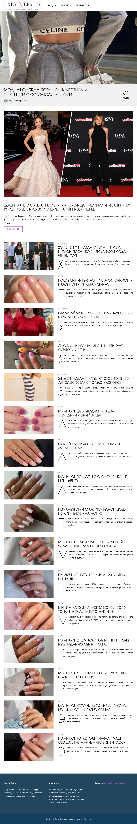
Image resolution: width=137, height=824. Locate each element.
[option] (68, 58)
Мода (52, 5)
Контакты (87, 819)
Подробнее (13, 229)
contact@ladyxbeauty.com (115, 783)
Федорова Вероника (18, 100)
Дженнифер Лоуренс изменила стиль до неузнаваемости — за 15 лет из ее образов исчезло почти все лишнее (67, 207)
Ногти (64, 5)
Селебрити (81, 5)
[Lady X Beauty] (22, 5)
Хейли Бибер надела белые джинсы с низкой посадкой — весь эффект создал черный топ (94, 251)
